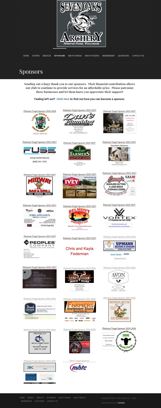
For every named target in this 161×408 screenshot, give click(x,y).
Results (47, 55)
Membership (108, 55)
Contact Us (138, 55)
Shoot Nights (92, 55)
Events (35, 55)
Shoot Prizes (75, 55)
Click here (63, 99)
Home (26, 55)
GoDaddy (121, 403)
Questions (123, 55)
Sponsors (59, 55)
